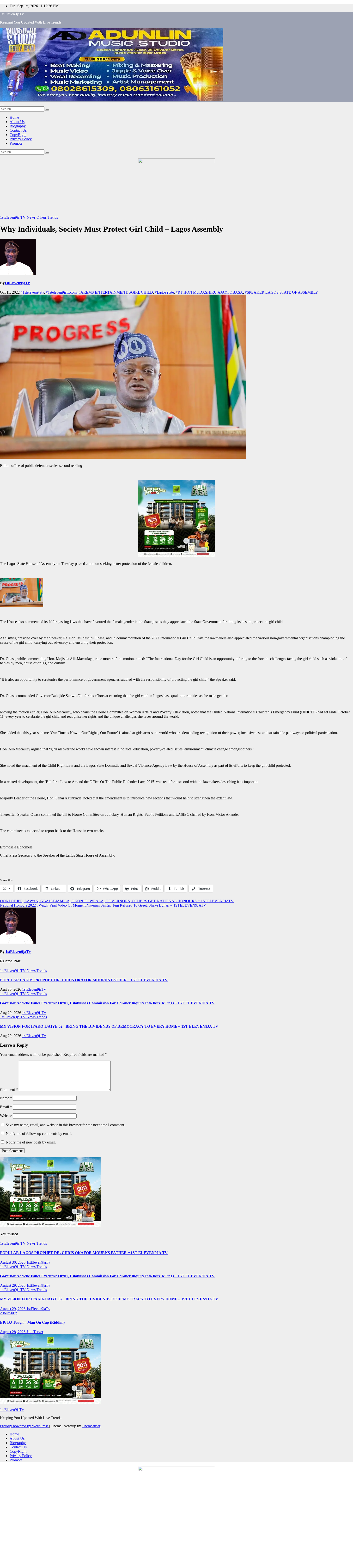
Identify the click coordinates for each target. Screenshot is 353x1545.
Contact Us (18, 130)
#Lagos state (164, 292)
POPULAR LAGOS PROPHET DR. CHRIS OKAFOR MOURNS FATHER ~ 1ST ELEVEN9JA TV (84, 980)
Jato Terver (34, 1332)
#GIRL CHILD (141, 292)
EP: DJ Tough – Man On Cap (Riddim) (32, 1322)
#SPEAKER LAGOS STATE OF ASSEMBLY (281, 292)
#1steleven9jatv (32, 292)
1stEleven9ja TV (13, 217)
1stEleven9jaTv (12, 14)
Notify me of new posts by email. (31, 1142)
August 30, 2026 (13, 1262)
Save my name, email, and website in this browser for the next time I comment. (65, 1125)
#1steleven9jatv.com (61, 292)
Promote (16, 143)
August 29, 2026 (13, 1285)
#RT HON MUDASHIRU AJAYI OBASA (209, 292)
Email (6, 1107)
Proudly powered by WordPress (24, 1426)
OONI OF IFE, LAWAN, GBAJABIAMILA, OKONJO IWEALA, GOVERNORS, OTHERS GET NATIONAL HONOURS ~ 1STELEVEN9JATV (117, 901)
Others (42, 217)
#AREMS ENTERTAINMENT (103, 292)
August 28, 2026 (13, 1332)
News (32, 217)
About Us (17, 122)
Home (14, 117)
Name (6, 1098)
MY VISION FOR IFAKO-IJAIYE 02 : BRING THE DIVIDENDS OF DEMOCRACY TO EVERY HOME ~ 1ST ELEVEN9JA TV (109, 1026)
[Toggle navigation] (2, 105)
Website (6, 1116)
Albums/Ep (8, 1313)
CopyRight (18, 135)
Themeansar (91, 1426)
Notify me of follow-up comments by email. (39, 1133)
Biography (18, 126)
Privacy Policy (21, 139)
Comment (9, 1090)
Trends (53, 217)
